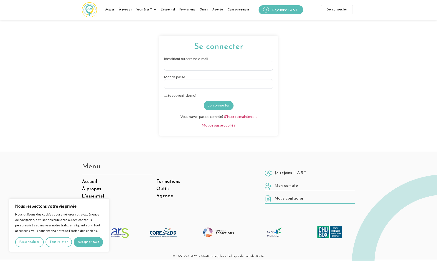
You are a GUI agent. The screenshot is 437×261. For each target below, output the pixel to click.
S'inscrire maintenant (240, 116)
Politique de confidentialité (245, 256)
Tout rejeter (59, 242)
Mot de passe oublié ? (219, 125)
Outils (204, 9)
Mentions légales (212, 256)
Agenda (217, 9)
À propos (125, 9)
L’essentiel (168, 9)
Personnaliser (29, 242)
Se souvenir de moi (181, 95)
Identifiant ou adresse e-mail (186, 59)
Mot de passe (174, 77)
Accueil (109, 9)
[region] (59, 225)
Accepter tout (88, 242)
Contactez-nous (238, 9)
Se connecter (337, 9)
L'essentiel (93, 196)
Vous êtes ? (144, 9)
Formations (187, 9)
